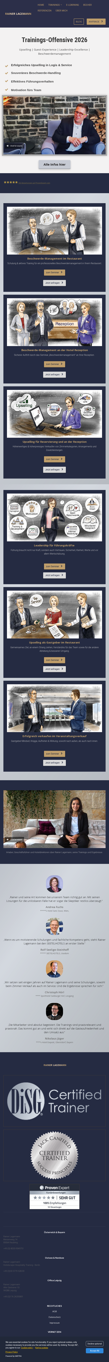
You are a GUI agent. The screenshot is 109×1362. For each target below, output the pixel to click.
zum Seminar (52, 272)
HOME (41, 5)
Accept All (94, 1351)
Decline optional (95, 1344)
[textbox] (54, 1257)
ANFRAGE (94, 21)
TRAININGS (54, 5)
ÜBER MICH (61, 10)
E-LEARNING (72, 5)
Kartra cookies (41, 1348)
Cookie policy (27, 1348)
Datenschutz (55, 1317)
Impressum (55, 1322)
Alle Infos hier (55, 164)
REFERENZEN (44, 10)
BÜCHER (87, 5)
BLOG (79, 21)
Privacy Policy (12, 1352)
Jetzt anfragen (52, 283)
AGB (54, 1311)
